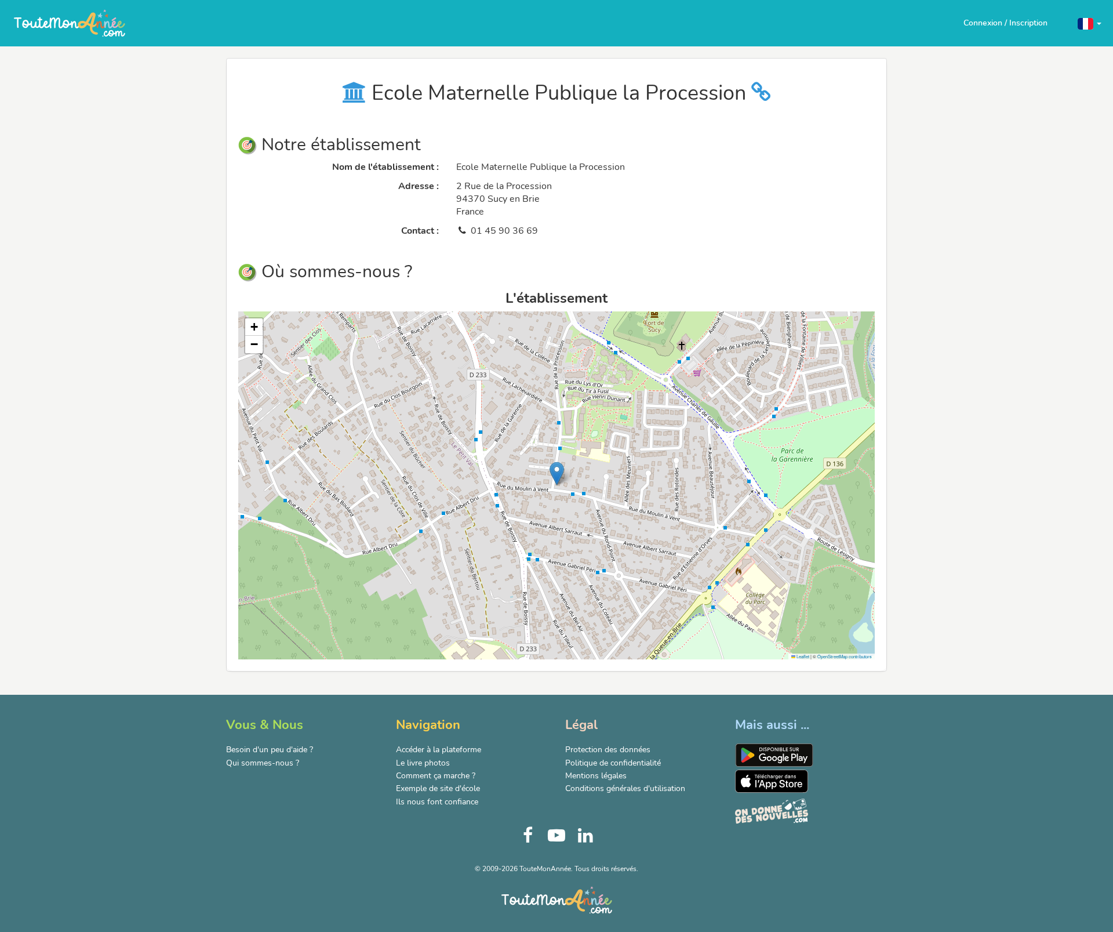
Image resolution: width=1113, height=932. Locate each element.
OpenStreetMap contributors (844, 656)
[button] (1089, 22)
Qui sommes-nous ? (262, 762)
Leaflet (802, 656)
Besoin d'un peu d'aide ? (269, 749)
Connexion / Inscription (1005, 22)
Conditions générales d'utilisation (625, 788)
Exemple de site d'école (438, 788)
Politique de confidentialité (613, 762)
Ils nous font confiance (437, 801)
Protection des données (607, 749)
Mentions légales (596, 775)
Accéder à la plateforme (438, 749)
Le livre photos (423, 762)
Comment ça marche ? (435, 775)
